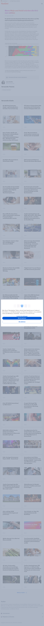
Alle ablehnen (22, 321)
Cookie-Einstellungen (22, 316)
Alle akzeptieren (22, 318)
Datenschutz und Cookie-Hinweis (27, 313)
